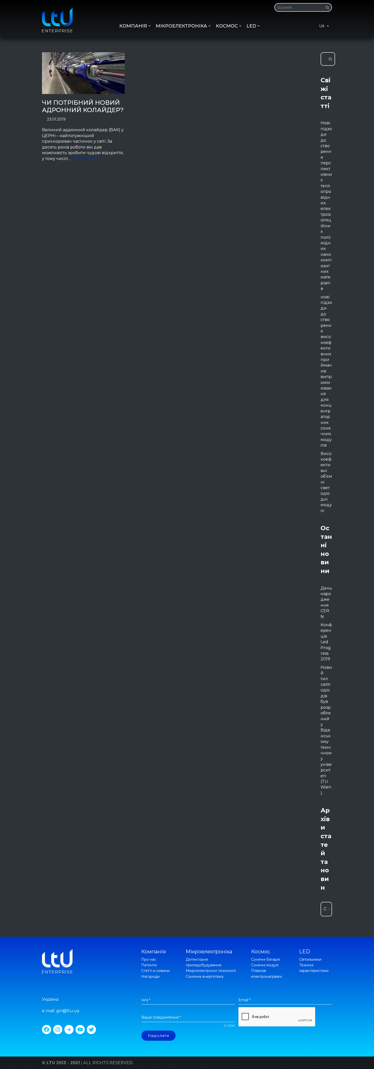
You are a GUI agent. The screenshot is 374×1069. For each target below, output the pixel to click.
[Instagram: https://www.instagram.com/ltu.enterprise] (57, 1029)
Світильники (310, 959)
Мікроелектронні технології (211, 970)
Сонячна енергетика (204, 976)
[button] (327, 7)
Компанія (153, 951)
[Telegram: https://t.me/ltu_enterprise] (69, 1029)
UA (321, 26)
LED (304, 951)
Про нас (148, 959)
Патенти (149, 965)
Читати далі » (85, 158)
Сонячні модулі (265, 965)
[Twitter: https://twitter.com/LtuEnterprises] (91, 1029)
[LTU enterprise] (57, 20)
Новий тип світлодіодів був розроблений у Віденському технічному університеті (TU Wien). (326, 730)
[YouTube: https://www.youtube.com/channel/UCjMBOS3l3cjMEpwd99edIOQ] (80, 1029)
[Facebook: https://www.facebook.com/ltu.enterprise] (46, 1029)
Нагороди (150, 976)
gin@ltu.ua (67, 1010)
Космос (260, 951)
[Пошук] (326, 7)
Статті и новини (155, 970)
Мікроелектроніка (209, 951)
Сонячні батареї (265, 959)
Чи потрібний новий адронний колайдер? (83, 106)
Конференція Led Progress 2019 (326, 641)
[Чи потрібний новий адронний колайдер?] (83, 73)
